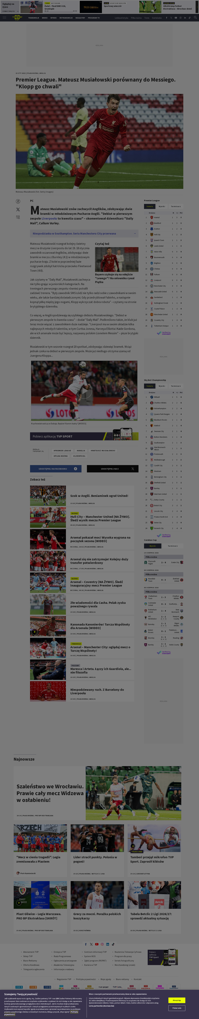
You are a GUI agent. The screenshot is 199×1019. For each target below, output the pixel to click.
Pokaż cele (177, 1008)
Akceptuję (177, 1000)
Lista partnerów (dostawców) (101, 1006)
